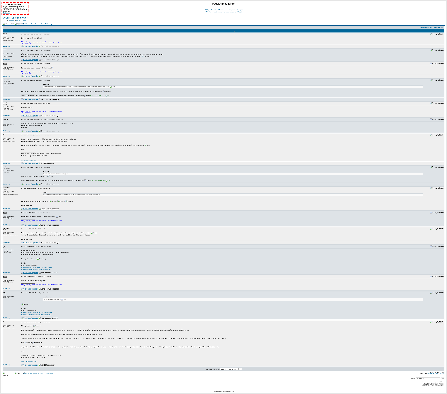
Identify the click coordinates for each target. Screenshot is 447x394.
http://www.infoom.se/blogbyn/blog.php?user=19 (36, 267)
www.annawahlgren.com (29, 160)
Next (24, 20)
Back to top (6, 46)
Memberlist (222, 9)
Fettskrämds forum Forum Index (33, 24)
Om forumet (6, 13)
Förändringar (49, 24)
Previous (11, 20)
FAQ (207, 9)
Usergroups (232, 9)
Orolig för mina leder (15, 17)
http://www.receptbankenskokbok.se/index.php (36, 269)
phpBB (220, 391)
